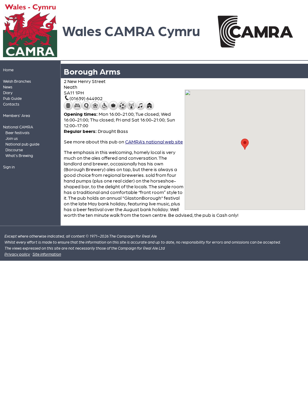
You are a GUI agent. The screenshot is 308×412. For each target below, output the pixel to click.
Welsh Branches (17, 81)
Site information (46, 254)
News (7, 87)
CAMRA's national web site (154, 141)
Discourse (14, 149)
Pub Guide (12, 98)
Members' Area (16, 115)
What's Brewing (19, 155)
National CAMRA (18, 127)
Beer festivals (17, 132)
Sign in (9, 166)
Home (8, 69)
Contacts (11, 104)
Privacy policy (17, 254)
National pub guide (22, 144)
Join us (11, 138)
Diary (8, 92)
